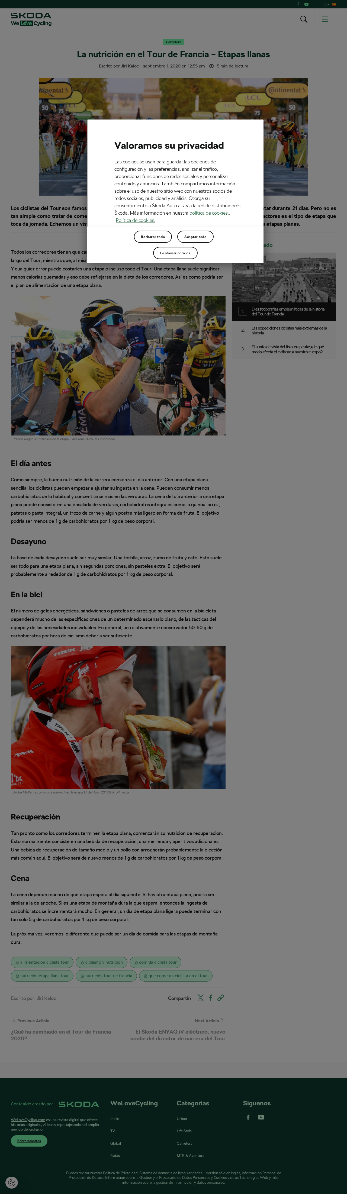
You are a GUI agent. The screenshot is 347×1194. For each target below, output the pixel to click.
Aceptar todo (195, 237)
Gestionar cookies (175, 253)
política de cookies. (209, 213)
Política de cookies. (135, 220)
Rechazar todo (153, 237)
